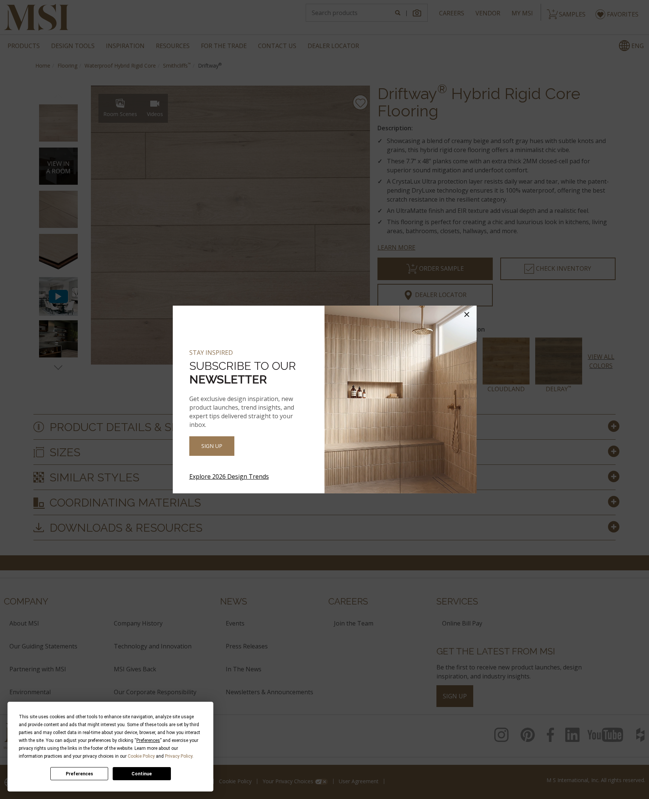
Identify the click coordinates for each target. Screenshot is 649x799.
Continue (141, 773)
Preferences (79, 773)
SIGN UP (211, 445)
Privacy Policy (178, 756)
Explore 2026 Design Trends (229, 476)
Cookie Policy (141, 756)
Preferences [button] (148, 740)
